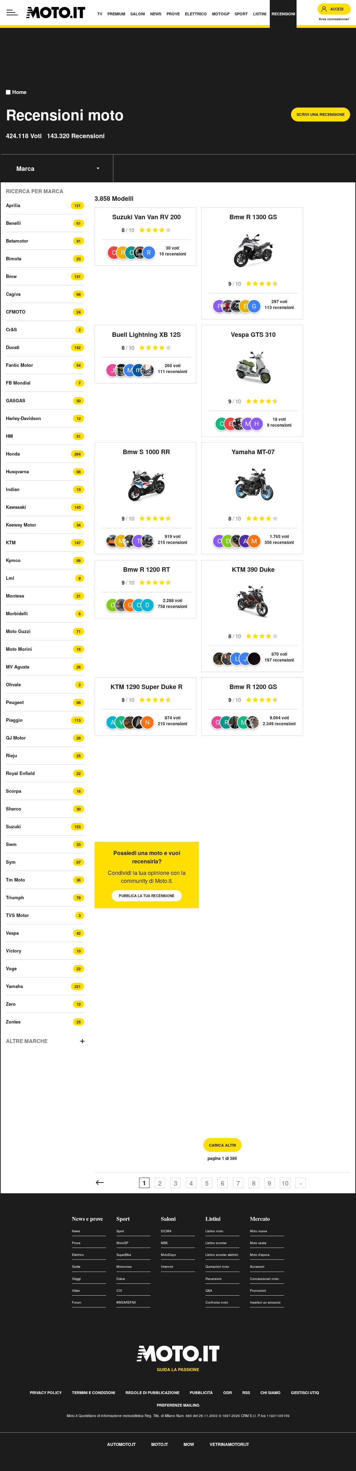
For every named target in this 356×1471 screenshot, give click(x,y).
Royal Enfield (20, 773)
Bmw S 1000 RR (146, 451)
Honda (13, 453)
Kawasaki (16, 507)
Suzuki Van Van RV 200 (146, 216)
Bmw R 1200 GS (253, 686)
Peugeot (15, 702)
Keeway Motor (21, 524)
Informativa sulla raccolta (30, 1467)
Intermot (167, 1266)
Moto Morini (19, 649)
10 (285, 1182)
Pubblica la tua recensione (147, 895)
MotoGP (122, 1243)
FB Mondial (18, 382)
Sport (123, 1219)
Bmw (11, 276)
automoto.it (121, 1444)
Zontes (13, 1021)
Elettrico (78, 1254)
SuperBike (123, 1254)
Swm (11, 844)
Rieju (11, 755)
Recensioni (213, 1278)
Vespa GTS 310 (253, 334)
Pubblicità (201, 1392)
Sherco (13, 808)
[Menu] (12, 12)
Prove (76, 1243)
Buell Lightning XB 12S (146, 334)
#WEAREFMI (126, 1302)
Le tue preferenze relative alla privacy (109, 1467)
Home (19, 92)
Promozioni (258, 1290)
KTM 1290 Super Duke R (147, 686)
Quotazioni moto (217, 1266)
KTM (11, 542)
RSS (246, 1392)
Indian (12, 489)
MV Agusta (17, 666)
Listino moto (214, 1231)
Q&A (208, 1290)
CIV (119, 1290)
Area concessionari (334, 19)
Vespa (12, 933)
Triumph (15, 897)
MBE (164, 1243)
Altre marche (27, 1041)
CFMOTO (15, 311)
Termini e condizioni (93, 1392)
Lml (10, 578)
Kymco (13, 560)
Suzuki (13, 826)
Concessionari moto (264, 1278)
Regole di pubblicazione (152, 1392)
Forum (76, 1302)
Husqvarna (17, 471)
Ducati (12, 347)
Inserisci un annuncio (265, 1302)
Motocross (124, 1266)
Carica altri (222, 1145)
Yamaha (14, 986)
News (76, 1231)
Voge (11, 968)
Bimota (13, 258)
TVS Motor (17, 915)
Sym (11, 862)
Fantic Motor (19, 365)
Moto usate (258, 1243)
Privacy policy (46, 1392)
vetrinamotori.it (229, 1444)
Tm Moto (15, 879)
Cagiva (13, 294)
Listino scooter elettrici (221, 1254)
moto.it (159, 1444)
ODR (227, 1392)
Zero (11, 1004)
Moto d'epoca (259, 1254)
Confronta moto (216, 1302)
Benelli (13, 223)
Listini (212, 1219)
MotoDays (168, 1254)
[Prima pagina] (100, 1183)
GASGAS (15, 400)
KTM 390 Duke (253, 569)
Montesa (15, 595)
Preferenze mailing (178, 1405)
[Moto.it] (55, 12)
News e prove (87, 1219)
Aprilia (13, 205)
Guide (76, 1266)
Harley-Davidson (23, 418)
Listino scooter (216, 1243)
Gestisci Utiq (305, 1392)
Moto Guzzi (18, 631)
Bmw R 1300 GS (253, 216)
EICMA (166, 1231)
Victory (13, 950)
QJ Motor (16, 737)
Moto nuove (258, 1231)
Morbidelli (17, 613)
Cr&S (11, 329)
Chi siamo (270, 1392)
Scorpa (13, 791)
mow (189, 1444)
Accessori (257, 1266)
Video (76, 1290)
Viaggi (76, 1278)
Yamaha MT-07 (253, 451)
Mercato (260, 1219)
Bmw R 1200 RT (146, 569)
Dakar (120, 1278)
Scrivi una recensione (321, 114)
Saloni (168, 1219)
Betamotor (17, 240)
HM (9, 436)
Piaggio (14, 720)
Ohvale (13, 684)
